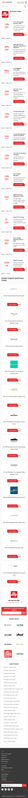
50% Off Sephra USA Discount (14, 346)
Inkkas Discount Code (9, 719)
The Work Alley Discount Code (12, 701)
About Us (3, 757)
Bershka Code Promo (9, 679)
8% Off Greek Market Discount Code (14, 296)
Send (23, 613)
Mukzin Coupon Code (9, 685)
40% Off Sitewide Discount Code (14, 547)
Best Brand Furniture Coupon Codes (13, 729)
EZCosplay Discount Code (10, 695)
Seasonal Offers (6, 771)
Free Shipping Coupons (7, 767)
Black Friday (20, 2)
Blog (2, 769)
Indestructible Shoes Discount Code (13, 689)
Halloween (3, 779)
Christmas (3, 778)
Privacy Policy (4, 761)
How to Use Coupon (6, 754)
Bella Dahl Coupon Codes (10, 732)
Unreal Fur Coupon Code (10, 722)
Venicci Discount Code (10, 698)
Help (2, 751)
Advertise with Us (5, 759)
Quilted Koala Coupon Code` (11, 726)
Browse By (4, 763)
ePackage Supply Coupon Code (12, 713)
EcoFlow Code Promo (9, 670)
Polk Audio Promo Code (10, 738)
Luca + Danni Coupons (10, 741)
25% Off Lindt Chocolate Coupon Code (14, 396)
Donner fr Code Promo (10, 667)
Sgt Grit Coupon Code (9, 716)
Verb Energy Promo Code (11, 735)
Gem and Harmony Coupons (11, 704)
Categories (4, 766)
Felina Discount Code (9, 710)
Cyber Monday (4, 774)
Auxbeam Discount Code (10, 682)
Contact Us (4, 755)
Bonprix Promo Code (9, 676)
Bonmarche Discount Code (11, 707)
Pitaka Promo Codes (9, 673)
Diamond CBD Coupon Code (11, 692)
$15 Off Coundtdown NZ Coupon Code (14, 522)
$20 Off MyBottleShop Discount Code (14, 497)
